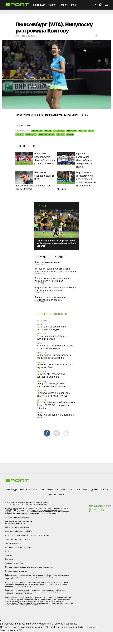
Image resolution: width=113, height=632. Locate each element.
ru (93, 4)
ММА (50, 494)
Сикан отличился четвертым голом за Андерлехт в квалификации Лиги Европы (56, 243)
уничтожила (59, 131)
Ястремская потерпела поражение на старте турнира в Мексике (55, 289)
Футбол (52, 4)
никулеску (71, 131)
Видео (41, 206)
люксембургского (46, 134)
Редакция (8, 555)
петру (91, 131)
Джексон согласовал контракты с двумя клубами (55, 366)
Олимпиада (39, 4)
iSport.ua (19, 125)
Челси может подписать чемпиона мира (56, 416)
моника (70, 134)
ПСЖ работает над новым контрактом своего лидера (51, 385)
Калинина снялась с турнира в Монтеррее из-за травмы (51, 298)
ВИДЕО (86, 489)
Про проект (9, 559)
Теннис (28, 125)
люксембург (31, 134)
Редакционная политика (14, 563)
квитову (19, 134)
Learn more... (92, 627)
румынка (82, 131)
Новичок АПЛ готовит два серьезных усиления (51, 375)
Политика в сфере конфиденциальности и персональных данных (30, 567)
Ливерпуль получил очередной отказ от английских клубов (54, 394)
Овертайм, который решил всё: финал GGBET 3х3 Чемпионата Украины (56, 405)
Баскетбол (66, 489)
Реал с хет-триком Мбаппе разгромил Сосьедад (51, 328)
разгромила (37, 131)
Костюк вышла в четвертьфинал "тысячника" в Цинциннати (52, 279)
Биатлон (63, 4)
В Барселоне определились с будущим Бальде (53, 337)
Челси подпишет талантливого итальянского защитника (54, 356)
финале (48, 131)
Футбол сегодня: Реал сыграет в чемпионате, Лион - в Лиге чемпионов (55, 270)
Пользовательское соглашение (16, 571)
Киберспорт (52, 489)
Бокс (73, 4)
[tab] (47, 433)
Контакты (8, 551)
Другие (95, 489)
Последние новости (52, 314)
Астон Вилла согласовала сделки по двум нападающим (55, 347)
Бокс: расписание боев (47, 262)
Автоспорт (59, 494)
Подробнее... (71, 623)
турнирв (60, 134)
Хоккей (104, 489)
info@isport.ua (23, 517)
